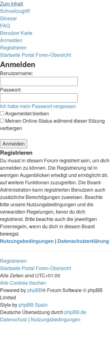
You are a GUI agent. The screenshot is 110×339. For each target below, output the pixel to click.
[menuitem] (8, 18)
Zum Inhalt (11, 3)
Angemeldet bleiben (26, 113)
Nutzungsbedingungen (27, 240)
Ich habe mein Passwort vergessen (38, 106)
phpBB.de (75, 312)
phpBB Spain (33, 304)
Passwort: (10, 89)
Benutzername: (16, 73)
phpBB (34, 290)
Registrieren (13, 260)
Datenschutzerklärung (83, 240)
